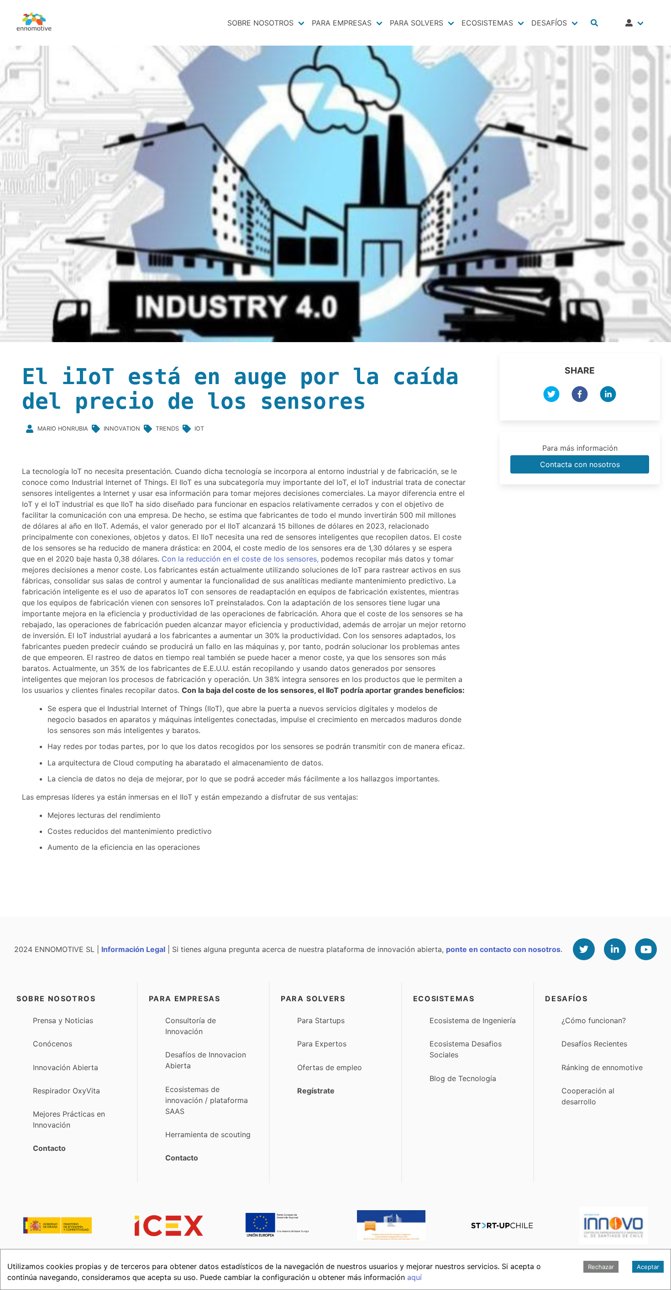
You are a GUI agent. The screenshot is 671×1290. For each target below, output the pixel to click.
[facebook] (579, 395)
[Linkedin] (615, 949)
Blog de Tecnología (463, 1078)
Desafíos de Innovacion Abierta (205, 1060)
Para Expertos (321, 1043)
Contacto (49, 1148)
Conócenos (52, 1043)
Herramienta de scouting (208, 1134)
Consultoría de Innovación (190, 1026)
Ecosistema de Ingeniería (473, 1020)
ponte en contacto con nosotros (503, 949)
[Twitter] (584, 949)
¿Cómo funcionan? (593, 1020)
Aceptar (648, 1266)
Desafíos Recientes (594, 1043)
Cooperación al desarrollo (587, 1096)
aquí (414, 1277)
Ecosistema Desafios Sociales (466, 1049)
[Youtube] (646, 949)
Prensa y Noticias (63, 1020)
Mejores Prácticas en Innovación (69, 1119)
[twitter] (551, 395)
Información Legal (133, 949)
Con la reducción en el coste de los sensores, (240, 558)
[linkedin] (608, 395)
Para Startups (321, 1020)
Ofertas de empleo (329, 1067)
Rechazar (601, 1266)
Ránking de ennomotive (602, 1067)
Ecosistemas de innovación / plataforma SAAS (206, 1100)
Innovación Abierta (65, 1067)
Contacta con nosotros (580, 464)
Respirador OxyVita (66, 1090)
